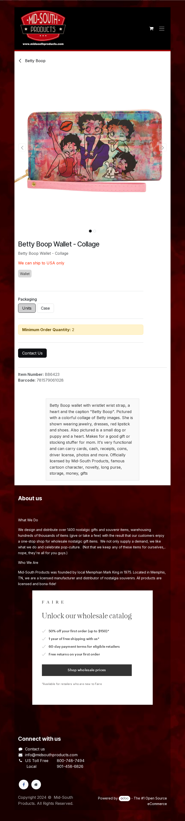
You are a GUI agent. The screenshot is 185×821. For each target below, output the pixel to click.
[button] (22, 147)
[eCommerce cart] (151, 28)
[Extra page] (36, 784)
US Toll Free (36, 760)
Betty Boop (35, 60)
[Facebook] (23, 784)
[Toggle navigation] (162, 28)
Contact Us (32, 353)
